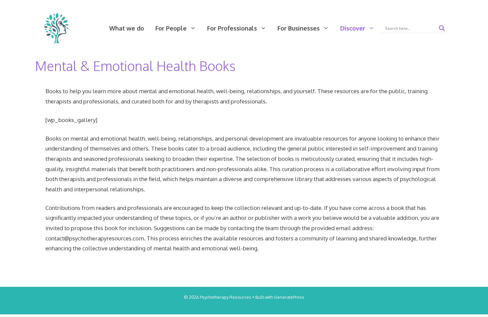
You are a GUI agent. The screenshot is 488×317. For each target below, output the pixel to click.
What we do (126, 28)
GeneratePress (289, 297)
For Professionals (232, 28)
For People (171, 28)
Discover (352, 28)
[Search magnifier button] (442, 28)
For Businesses (299, 28)
